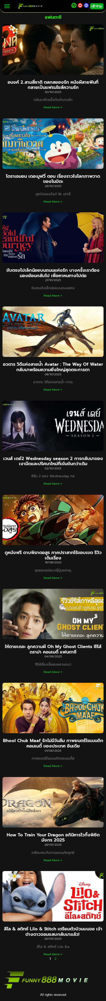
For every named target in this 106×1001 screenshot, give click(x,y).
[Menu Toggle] (7, 6)
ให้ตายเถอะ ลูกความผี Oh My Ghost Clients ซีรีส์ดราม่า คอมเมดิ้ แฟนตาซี (53, 649)
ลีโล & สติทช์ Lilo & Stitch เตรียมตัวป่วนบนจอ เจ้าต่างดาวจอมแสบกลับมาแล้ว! (53, 931)
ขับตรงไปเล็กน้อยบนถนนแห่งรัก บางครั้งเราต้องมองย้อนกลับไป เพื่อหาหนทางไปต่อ (53, 273)
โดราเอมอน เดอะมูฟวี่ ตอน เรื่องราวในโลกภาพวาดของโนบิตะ (53, 179)
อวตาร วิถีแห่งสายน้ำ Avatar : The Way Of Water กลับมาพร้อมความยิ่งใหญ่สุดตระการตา (53, 367)
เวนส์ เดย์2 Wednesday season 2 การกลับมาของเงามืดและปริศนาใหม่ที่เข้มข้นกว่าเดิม (53, 461)
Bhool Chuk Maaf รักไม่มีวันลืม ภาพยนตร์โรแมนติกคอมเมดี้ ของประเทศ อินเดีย (53, 743)
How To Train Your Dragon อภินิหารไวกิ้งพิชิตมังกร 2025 (53, 837)
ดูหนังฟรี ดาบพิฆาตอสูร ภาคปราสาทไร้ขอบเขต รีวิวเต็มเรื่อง (53, 555)
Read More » (53, 107)
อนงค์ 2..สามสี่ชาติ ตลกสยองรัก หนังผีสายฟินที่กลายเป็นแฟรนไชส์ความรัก (53, 85)
